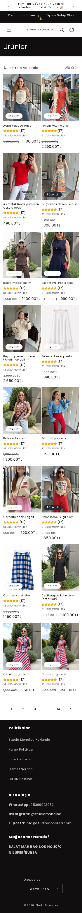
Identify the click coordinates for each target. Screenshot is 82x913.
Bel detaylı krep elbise (57, 283)
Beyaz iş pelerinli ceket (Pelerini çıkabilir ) (19, 358)
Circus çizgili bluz (16, 674)
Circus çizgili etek (54, 674)
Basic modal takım (17, 283)
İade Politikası (20, 759)
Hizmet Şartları (21, 769)
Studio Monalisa (47, 905)
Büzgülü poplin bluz (56, 438)
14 (58, 709)
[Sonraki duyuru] (74, 5)
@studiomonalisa (46, 814)
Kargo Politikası (21, 749)
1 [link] (11, 709)
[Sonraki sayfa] (70, 709)
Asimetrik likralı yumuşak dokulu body (21, 205)
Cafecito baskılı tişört (18, 517)
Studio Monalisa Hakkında (29, 739)
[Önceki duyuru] (8, 5)
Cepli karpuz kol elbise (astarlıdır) (58, 597)
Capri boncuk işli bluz (57, 517)
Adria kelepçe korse (17, 125)
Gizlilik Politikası (21, 779)
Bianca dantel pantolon (59, 356)
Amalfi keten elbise (55, 125)
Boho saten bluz (15, 438)
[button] (9, 30)
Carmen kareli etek (16, 595)
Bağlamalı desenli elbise (60, 204)
